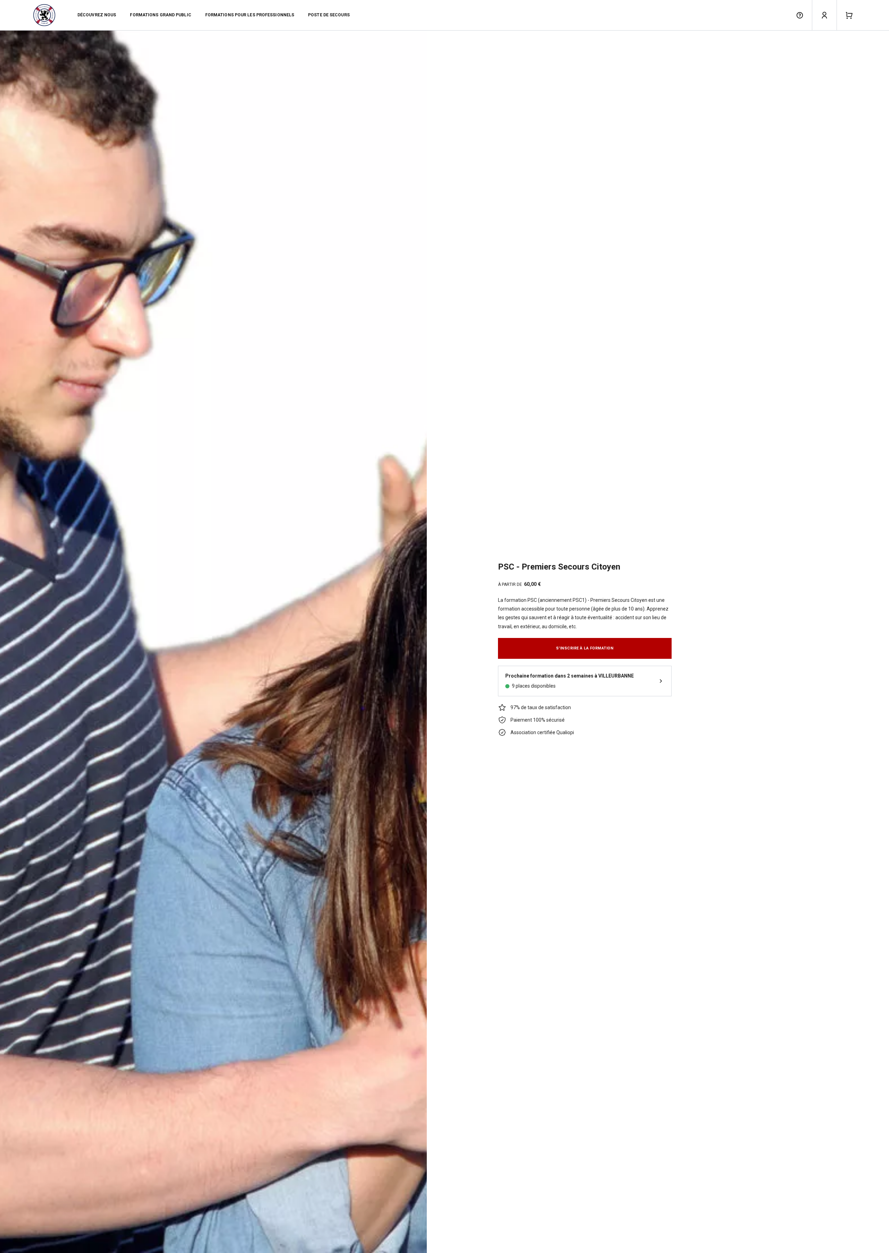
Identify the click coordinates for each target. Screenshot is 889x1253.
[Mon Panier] (849, 15)
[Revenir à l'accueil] (44, 15)
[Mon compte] (824, 15)
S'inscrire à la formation (585, 648)
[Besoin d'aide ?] (800, 15)
